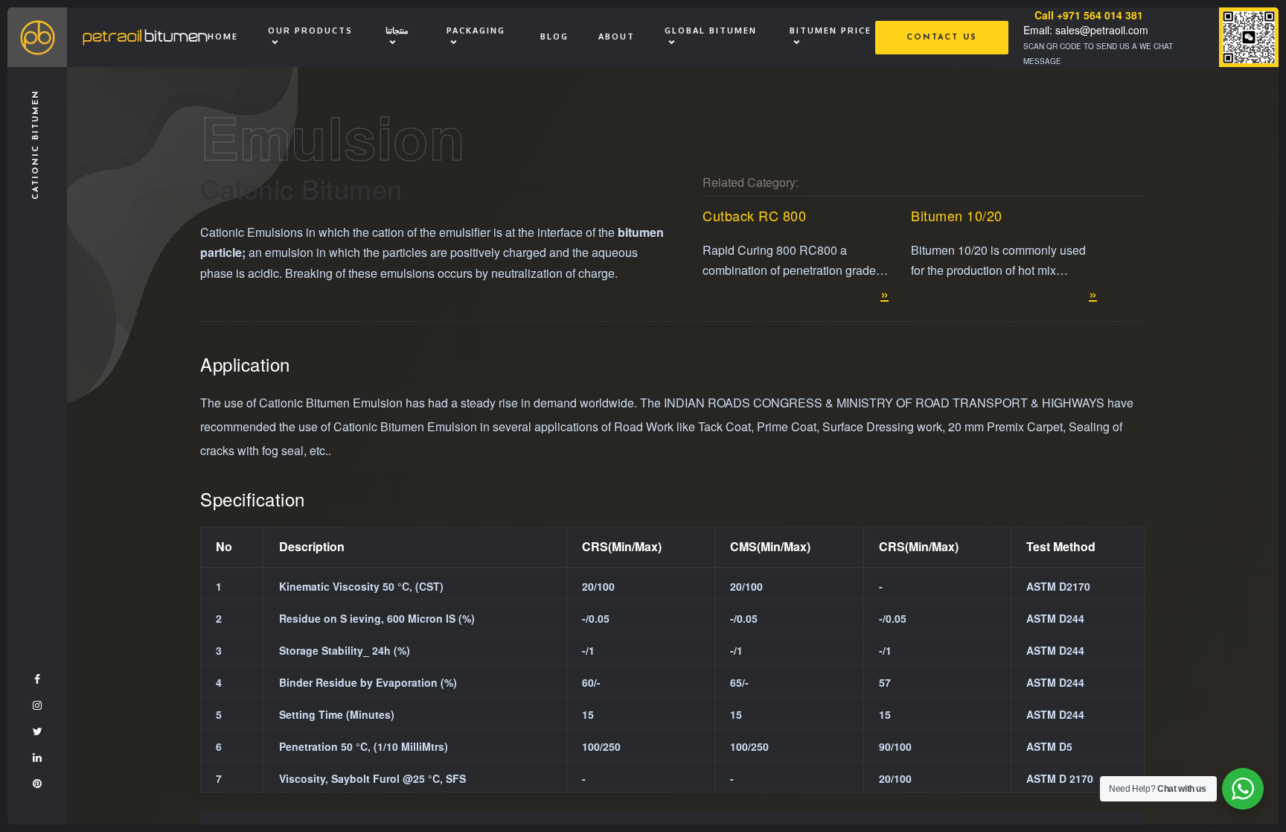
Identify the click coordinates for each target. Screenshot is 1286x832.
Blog (554, 36)
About (616, 36)
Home (223, 36)
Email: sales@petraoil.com (1085, 29)
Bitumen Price (830, 30)
